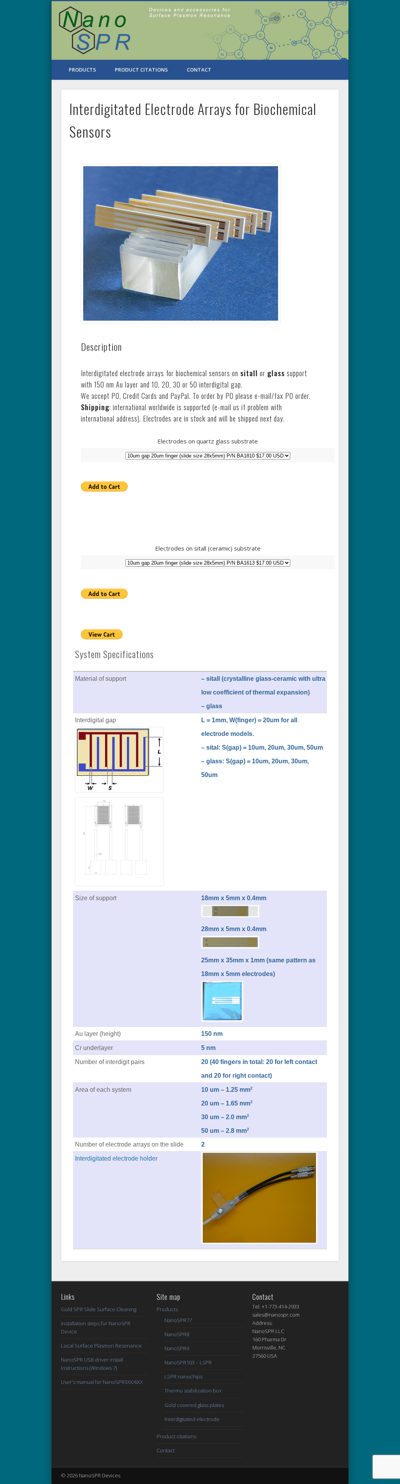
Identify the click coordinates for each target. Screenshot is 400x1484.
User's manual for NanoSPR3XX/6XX (102, 1381)
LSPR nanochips (183, 1376)
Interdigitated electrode (192, 1419)
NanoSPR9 (176, 1348)
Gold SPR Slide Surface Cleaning (98, 1309)
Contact (199, 69)
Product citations (141, 69)
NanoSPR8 (176, 1334)
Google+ (324, 18)
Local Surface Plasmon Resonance (101, 1345)
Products (82, 69)
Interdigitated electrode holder (116, 1158)
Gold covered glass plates (194, 1405)
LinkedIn (340, 18)
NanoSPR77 (178, 1320)
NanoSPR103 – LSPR (188, 1362)
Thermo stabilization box (192, 1390)
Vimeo (308, 18)
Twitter (292, 18)
